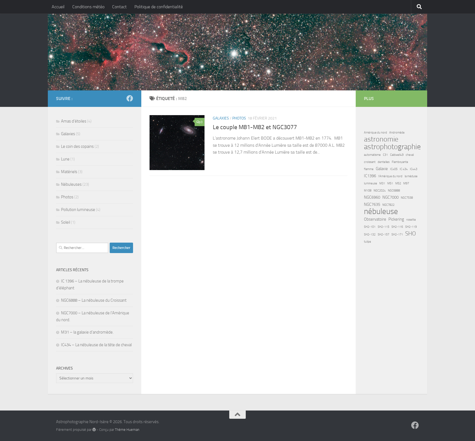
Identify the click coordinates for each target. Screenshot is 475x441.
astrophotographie (392, 146)
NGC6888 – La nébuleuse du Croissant (93, 300)
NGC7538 (407, 197)
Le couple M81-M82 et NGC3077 (255, 127)
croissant (369, 162)
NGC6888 (394, 190)
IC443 (413, 169)
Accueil (58, 6)
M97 (406, 183)
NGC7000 (390, 197)
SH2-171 (397, 234)
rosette (411, 219)
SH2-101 (369, 227)
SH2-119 (411, 227)
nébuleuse (381, 211)
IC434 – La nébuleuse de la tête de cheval (96, 344)
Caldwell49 (397, 155)
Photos (239, 118)
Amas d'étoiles (73, 121)
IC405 (393, 169)
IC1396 (370, 175)
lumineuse (370, 183)
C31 (385, 155)
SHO (410, 233)
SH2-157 (383, 234)
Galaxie (382, 168)
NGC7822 (388, 205)
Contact (119, 6)
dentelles (384, 162)
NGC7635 (372, 204)
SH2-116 (397, 227)
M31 (382, 183)
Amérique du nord (375, 132)
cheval (410, 155)
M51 (390, 183)
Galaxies (221, 118)
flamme (369, 169)
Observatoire (375, 219)
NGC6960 (372, 197)
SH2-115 (383, 227)
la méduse (411, 176)
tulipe (367, 241)
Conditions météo (88, 6)
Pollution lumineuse (78, 209)
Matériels (69, 171)
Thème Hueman (127, 430)
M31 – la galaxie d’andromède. (87, 332)
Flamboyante (400, 162)
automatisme (372, 155)
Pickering (396, 219)
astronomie (381, 139)
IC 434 (404, 169)
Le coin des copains (77, 146)
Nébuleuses (71, 184)
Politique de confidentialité (158, 6)
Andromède (397, 132)
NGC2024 (380, 190)
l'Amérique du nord (390, 176)
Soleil (65, 222)
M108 (367, 190)
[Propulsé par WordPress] (94, 429)
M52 (398, 183)
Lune (65, 159)
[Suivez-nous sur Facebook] (129, 98)
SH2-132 (369, 234)
